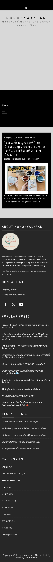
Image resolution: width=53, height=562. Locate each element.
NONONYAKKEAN (26, 18)
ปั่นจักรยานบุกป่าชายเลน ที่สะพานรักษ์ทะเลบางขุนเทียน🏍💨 (22, 372)
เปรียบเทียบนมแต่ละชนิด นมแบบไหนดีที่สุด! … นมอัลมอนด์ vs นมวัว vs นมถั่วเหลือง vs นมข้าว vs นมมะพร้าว (25, 336)
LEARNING (18, 137)
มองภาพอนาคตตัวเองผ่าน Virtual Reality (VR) (20, 421)
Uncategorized (8, 534)
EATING (5, 467)
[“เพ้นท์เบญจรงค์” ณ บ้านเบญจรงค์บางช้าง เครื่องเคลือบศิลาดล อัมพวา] (26, 178)
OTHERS (5, 514)
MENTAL (5, 494)
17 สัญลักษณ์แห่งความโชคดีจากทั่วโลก (21, 389)
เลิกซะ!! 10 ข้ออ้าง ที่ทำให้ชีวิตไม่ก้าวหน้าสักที (23, 364)
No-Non (27, 159)
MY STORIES (30, 137)
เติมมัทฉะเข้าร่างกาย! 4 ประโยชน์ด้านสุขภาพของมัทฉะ (24, 435)
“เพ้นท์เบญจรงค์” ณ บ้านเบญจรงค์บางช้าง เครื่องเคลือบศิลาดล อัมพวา (24, 148)
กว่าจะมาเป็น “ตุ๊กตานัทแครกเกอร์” (18, 396)
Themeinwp (31, 557)
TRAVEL (5, 527)
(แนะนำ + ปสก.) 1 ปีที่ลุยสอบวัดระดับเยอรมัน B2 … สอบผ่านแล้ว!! (25, 326)
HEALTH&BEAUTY (9, 480)
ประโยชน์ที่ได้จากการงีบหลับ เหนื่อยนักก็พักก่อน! (21, 442)
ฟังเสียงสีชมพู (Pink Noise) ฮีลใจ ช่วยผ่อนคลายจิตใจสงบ (24, 428)
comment (35, 159)
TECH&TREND (7, 521)
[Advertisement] (26, 62)
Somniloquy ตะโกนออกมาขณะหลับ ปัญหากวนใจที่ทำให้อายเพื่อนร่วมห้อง (26, 356)
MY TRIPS (6, 507)
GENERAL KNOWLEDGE (12, 473)
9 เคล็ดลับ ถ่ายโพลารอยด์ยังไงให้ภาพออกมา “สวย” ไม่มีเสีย (26, 381)
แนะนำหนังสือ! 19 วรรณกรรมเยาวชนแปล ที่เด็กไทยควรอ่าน (25, 346)
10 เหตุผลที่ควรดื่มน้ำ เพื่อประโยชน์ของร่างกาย (20, 448)
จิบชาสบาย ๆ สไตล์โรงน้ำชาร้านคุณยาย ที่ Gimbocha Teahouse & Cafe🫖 (22, 403)
